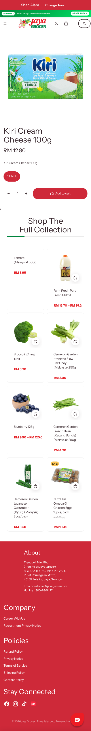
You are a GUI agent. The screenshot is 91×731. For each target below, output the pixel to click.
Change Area (54, 5)
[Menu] (5, 23)
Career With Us (14, 618)
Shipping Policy (14, 673)
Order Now (78, 13)
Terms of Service (15, 666)
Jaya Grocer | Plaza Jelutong (37, 721)
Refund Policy (13, 652)
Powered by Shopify (67, 721)
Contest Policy (14, 680)
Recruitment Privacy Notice (22, 626)
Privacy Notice (13, 659)
